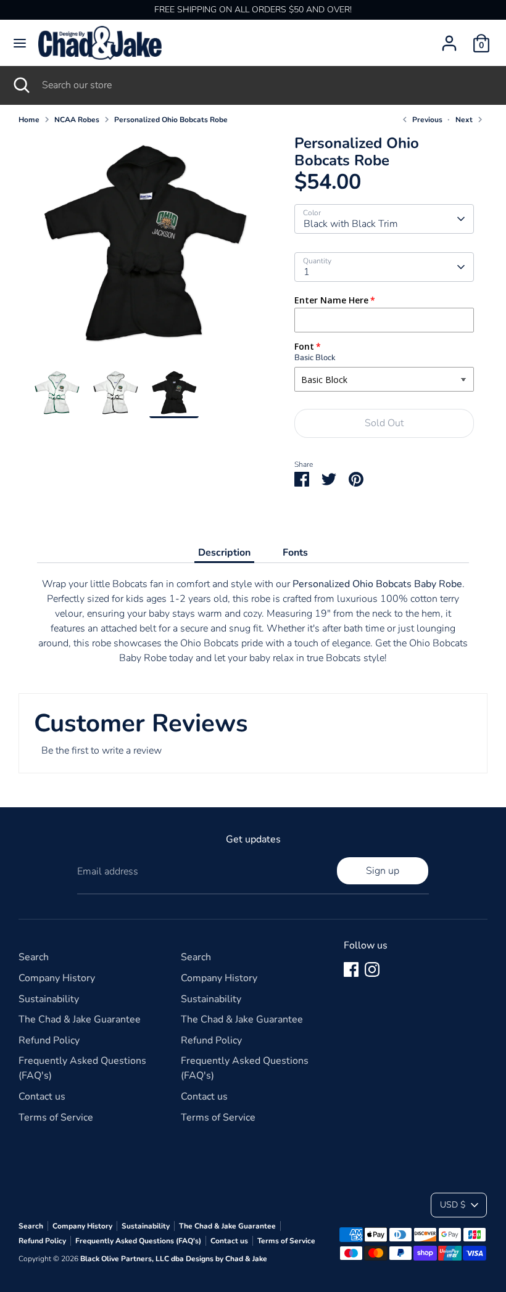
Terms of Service (56, 1117)
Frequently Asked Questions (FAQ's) (138, 1241)
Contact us (42, 1096)
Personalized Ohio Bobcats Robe (171, 120)
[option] (144, 251)
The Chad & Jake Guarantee (80, 1019)
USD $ (452, 1205)
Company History (57, 978)
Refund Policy (49, 1040)
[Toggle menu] (19, 43)
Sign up (382, 871)
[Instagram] (372, 969)
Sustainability (49, 999)
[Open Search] (21, 85)
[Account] (449, 38)
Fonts (295, 552)
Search (34, 957)
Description (224, 552)
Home (29, 120)
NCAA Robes (76, 120)
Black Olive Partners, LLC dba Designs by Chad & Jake (173, 1259)
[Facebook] (351, 969)
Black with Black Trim (351, 224)
